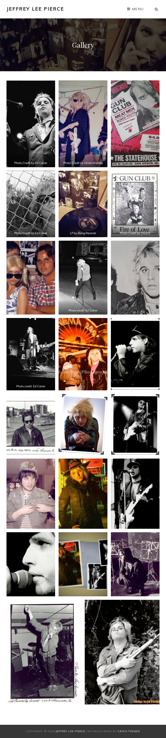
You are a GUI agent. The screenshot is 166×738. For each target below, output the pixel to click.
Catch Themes (129, 731)
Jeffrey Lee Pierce (35, 9)
